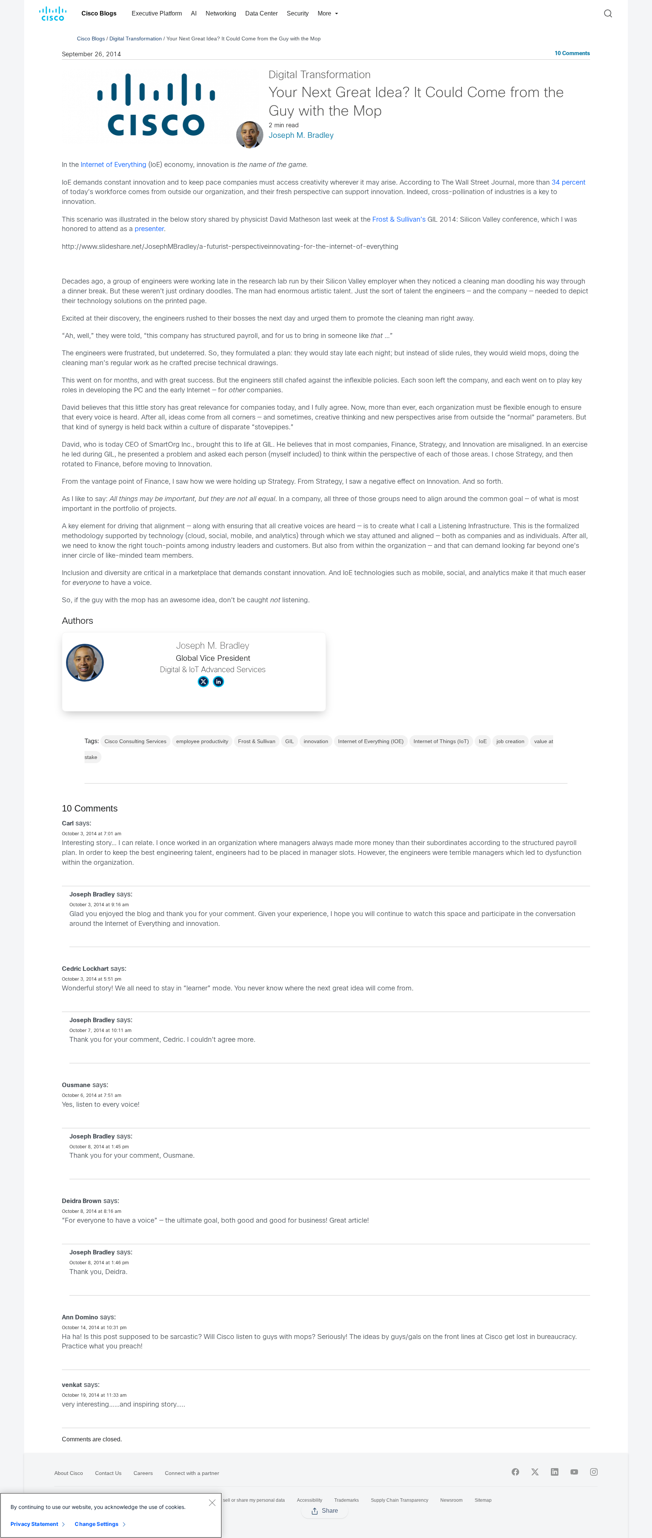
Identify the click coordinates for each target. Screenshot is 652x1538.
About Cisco (68, 1473)
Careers (143, 1473)
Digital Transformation (135, 38)
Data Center (261, 13)
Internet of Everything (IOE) (371, 741)
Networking (221, 13)
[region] (111, 1515)
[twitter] (535, 1472)
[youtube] (574, 1472)
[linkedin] (554, 1472)
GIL (289, 741)
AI (194, 13)
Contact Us (108, 1473)
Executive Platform (157, 13)
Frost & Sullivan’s (399, 220)
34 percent (569, 183)
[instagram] (594, 1472)
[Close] (212, 1502)
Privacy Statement (34, 1524)
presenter (149, 229)
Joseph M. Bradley (301, 135)
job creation (510, 741)
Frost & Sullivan (256, 741)
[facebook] (515, 1472)
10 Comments (572, 53)
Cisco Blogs (99, 13)
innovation (316, 741)
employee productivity (202, 741)
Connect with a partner (192, 1473)
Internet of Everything (113, 165)
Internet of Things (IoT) (441, 741)
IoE (483, 741)
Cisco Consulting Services (135, 741)
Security (298, 13)
